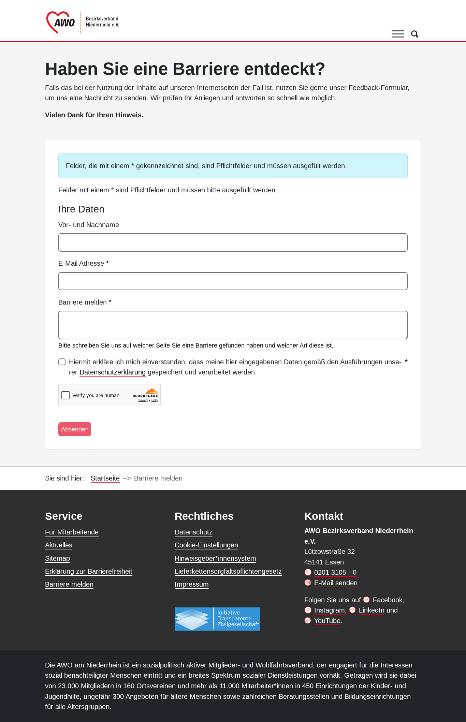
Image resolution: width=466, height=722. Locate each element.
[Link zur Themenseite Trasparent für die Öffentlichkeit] (217, 619)
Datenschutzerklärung (112, 372)
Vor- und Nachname (88, 225)
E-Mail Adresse (83, 263)
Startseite (105, 478)
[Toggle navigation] (397, 33)
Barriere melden (85, 302)
